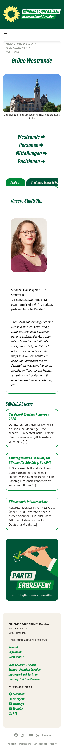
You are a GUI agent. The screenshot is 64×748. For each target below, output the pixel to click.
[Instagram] (22, 735)
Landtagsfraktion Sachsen (24, 679)
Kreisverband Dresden (20, 43)
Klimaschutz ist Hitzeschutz (28, 502)
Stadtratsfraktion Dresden (25, 669)
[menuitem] (12, 743)
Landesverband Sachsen (23, 674)
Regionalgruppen (17, 47)
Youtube (17, 709)
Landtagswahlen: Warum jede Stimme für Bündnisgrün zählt (30, 460)
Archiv (53, 743)
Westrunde (13, 51)
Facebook (18, 694)
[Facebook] (16, 735)
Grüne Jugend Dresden (22, 665)
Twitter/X (18, 704)
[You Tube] (31, 735)
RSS (14, 713)
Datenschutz (40, 743)
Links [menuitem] (45, 735)
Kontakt (12, 743)
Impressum (25, 743)
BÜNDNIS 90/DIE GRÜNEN (41, 11)
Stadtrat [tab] (15, 182)
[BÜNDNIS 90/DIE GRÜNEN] (11, 14)
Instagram (18, 699)
